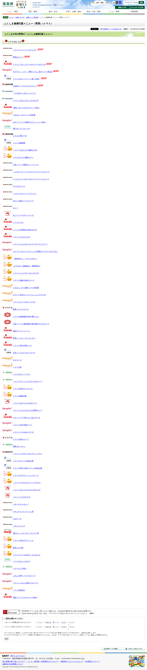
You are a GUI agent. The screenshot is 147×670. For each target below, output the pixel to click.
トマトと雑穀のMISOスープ (24, 280)
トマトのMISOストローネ (23, 389)
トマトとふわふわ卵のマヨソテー (26, 583)
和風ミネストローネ (21, 309)
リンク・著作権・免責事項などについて (42, 661)
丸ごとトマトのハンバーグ (23, 215)
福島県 (8, 4)
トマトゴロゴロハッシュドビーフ (26, 475)
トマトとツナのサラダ (21, 497)
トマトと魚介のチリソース (23, 540)
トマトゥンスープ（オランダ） (25, 50)
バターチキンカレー (20, 504)
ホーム (11, 17)
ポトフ (15, 208)
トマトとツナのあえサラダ (23, 432)
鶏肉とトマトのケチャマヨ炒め (25, 597)
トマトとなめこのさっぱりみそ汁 (26, 100)
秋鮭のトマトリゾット (22, 331)
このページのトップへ (134, 648)
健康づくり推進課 (32, 17)
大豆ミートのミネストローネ (24, 353)
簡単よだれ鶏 (18, 548)
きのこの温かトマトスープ (23, 201)
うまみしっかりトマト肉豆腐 (24, 115)
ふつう (56, 622)
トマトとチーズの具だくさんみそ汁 (26, 555)
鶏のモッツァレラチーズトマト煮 (26, 533)
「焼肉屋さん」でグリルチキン (25, 259)
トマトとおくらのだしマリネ (24, 302)
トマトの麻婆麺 (19, 143)
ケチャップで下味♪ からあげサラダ (26, 418)
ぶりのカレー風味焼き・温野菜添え (27, 266)
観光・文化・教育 (94, 11)
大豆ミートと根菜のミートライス (26, 165)
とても (39, 622)
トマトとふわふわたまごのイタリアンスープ (30, 244)
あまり (64, 622)
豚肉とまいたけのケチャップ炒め (26, 108)
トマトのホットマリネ (21, 374)
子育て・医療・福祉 (73, 11)
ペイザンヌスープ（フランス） (25, 194)
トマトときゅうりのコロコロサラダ (26, 490)
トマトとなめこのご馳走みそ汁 (25, 150)
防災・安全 (53, 11)
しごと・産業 (114, 11)
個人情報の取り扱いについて (13, 661)
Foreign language (48, 5)
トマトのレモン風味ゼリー (23, 157)
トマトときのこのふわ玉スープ (25, 403)
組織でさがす (122, 7)
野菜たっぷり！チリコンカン (24, 338)
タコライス (17, 360)
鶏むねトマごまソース (22, 128)
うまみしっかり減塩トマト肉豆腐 (26, 288)
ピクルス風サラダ (20, 136)
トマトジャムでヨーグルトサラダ (26, 273)
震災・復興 (32, 11)
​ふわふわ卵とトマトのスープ (24, 576)
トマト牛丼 (17, 367)
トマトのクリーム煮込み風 (23, 461)
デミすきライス (19, 186)
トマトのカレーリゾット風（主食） (26, 79)
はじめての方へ (48, 3)
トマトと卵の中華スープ (22, 345)
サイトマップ (48, 7)
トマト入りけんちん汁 (22, 237)
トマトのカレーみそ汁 (21, 561)
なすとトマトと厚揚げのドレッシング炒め (29, 122)
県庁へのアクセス (18, 656)
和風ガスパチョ (19, 446)
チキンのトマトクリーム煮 (23, 512)
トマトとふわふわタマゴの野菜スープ (27, 410)
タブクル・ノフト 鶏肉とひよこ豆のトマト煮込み (33, 72)
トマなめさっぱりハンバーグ (24, 93)
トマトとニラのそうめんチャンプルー (27, 454)
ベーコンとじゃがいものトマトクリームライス (31, 179)
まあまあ (48, 622)
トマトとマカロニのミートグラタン (27, 483)
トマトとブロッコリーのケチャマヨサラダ (29, 64)
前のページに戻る (111, 648)
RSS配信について (92, 661)
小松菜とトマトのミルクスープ (25, 86)
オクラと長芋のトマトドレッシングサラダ (29, 295)
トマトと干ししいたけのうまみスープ (27, 381)
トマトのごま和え (20, 568)
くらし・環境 (12, 11)
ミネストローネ (19, 526)
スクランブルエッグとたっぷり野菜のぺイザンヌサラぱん (35, 251)
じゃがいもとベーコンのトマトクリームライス (31, 172)
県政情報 (134, 11)
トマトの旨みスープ (21, 439)
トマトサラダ (18, 222)
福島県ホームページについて (72, 661)
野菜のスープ (18, 57)
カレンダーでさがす (137, 7)
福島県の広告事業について (12, 664)
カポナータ (17, 519)
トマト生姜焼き (19, 590)
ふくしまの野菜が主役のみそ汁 (25, 230)
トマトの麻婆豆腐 (20, 396)
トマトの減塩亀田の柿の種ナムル (26, 316)
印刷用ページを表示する (112, 29)
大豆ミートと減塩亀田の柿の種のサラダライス (31, 324)
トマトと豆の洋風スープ (22, 425)
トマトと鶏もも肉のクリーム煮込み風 (27, 468)
